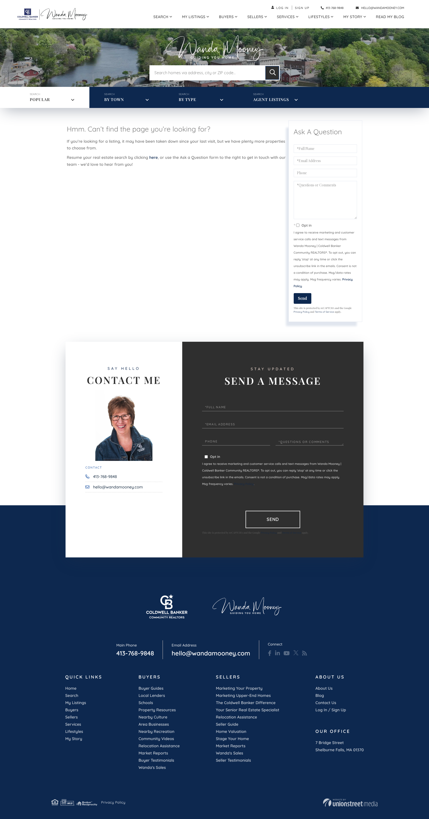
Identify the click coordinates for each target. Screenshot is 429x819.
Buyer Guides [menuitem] (151, 688)
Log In (282, 8)
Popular (40, 99)
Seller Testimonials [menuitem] (233, 760)
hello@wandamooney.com (382, 8)
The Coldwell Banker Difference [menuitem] (246, 702)
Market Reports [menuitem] (153, 753)
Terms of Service (324, 311)
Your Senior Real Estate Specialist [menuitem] (247, 709)
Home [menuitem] (70, 688)
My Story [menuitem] (352, 16)
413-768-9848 (334, 8)
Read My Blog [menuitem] (390, 16)
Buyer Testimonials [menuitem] (156, 760)
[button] (272, 73)
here (153, 157)
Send (302, 298)
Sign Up (302, 8)
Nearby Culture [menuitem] (153, 717)
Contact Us (326, 702)
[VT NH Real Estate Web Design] (350, 802)
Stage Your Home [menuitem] (232, 738)
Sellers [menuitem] (255, 16)
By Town (114, 99)
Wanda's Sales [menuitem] (152, 767)
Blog (320, 695)
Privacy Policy (302, 311)
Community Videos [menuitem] (156, 738)
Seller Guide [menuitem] (227, 724)
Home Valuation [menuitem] (231, 731)
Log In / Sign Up (331, 709)
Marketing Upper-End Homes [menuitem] (243, 695)
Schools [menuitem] (146, 702)
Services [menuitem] (286, 16)
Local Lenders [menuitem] (152, 695)
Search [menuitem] (160, 16)
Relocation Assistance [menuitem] (159, 745)
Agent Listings (271, 99)
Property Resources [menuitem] (157, 709)
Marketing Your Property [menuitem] (239, 688)
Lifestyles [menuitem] (319, 16)
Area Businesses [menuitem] (154, 724)
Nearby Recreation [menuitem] (157, 731)
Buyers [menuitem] (226, 16)
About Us (324, 688)
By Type (187, 99)
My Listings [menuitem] (193, 16)
